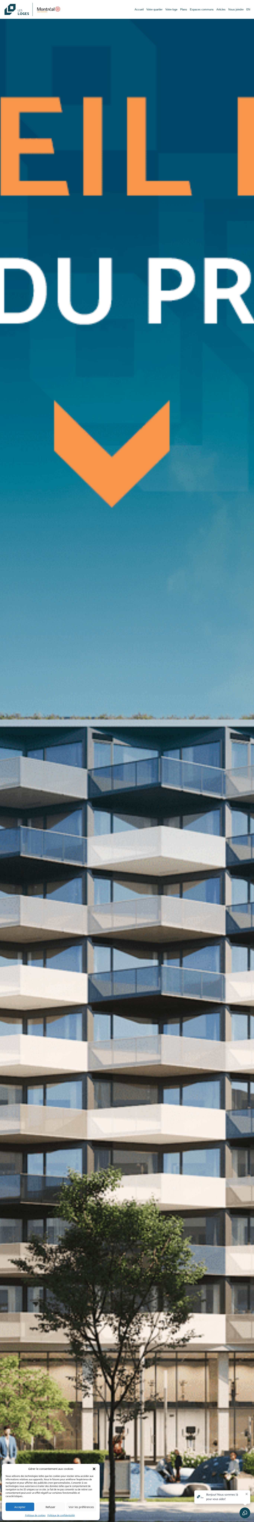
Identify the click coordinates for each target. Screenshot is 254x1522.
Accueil (139, 9)
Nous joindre (236, 9)
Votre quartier (154, 9)
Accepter (19, 1507)
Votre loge (171, 9)
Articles (221, 9)
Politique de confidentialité (61, 1515)
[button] (94, 1469)
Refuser (50, 1507)
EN (248, 9)
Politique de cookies (35, 1515)
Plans (183, 9)
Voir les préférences (81, 1507)
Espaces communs (202, 9)
